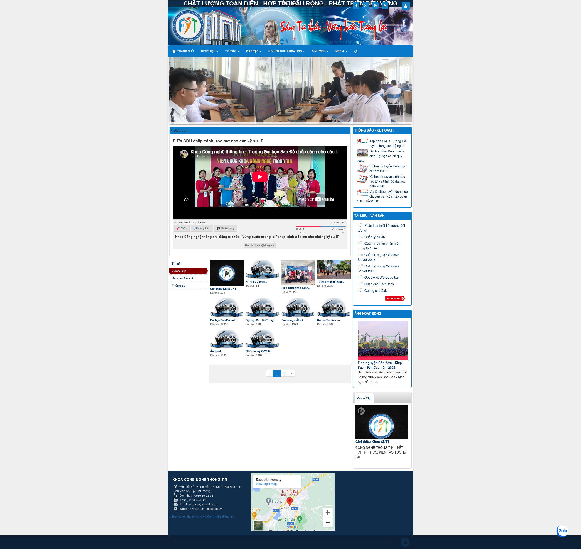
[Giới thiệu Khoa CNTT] (227, 273)
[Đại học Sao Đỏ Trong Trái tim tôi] (262, 307)
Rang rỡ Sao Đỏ (183, 278)
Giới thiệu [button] (208, 51)
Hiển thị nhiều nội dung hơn (260, 245)
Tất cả (176, 263)
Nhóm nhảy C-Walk (258, 351)
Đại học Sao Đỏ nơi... (223, 320)
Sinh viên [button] (319, 51)
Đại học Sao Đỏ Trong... (261, 320)
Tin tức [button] (231, 51)
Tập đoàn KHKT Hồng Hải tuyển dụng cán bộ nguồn (388, 143)
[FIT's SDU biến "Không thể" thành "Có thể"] (262, 269)
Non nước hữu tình (329, 320)
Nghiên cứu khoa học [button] (285, 51)
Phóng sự (178, 285)
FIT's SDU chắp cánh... (295, 288)
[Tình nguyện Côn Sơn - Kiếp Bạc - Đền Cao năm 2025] (383, 340)
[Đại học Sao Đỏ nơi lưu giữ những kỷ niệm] (227, 307)
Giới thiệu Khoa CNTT (224, 289)
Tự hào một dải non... (330, 282)
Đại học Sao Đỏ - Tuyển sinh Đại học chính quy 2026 (380, 156)
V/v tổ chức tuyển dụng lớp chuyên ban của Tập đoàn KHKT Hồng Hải (382, 196)
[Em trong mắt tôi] (298, 307)
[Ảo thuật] (227, 339)
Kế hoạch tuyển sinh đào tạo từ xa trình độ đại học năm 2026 (387, 181)
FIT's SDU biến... (256, 281)
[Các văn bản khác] (396, 299)
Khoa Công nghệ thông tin (216, 516)
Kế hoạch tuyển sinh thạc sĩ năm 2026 (387, 168)
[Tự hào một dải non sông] (333, 269)
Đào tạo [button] (252, 51)
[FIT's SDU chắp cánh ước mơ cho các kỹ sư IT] (298, 272)
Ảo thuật (215, 351)
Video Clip (179, 270)
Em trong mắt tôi (292, 320)
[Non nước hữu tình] (333, 307)
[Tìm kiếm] (356, 51)
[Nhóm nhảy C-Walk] (262, 339)
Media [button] (340, 51)
